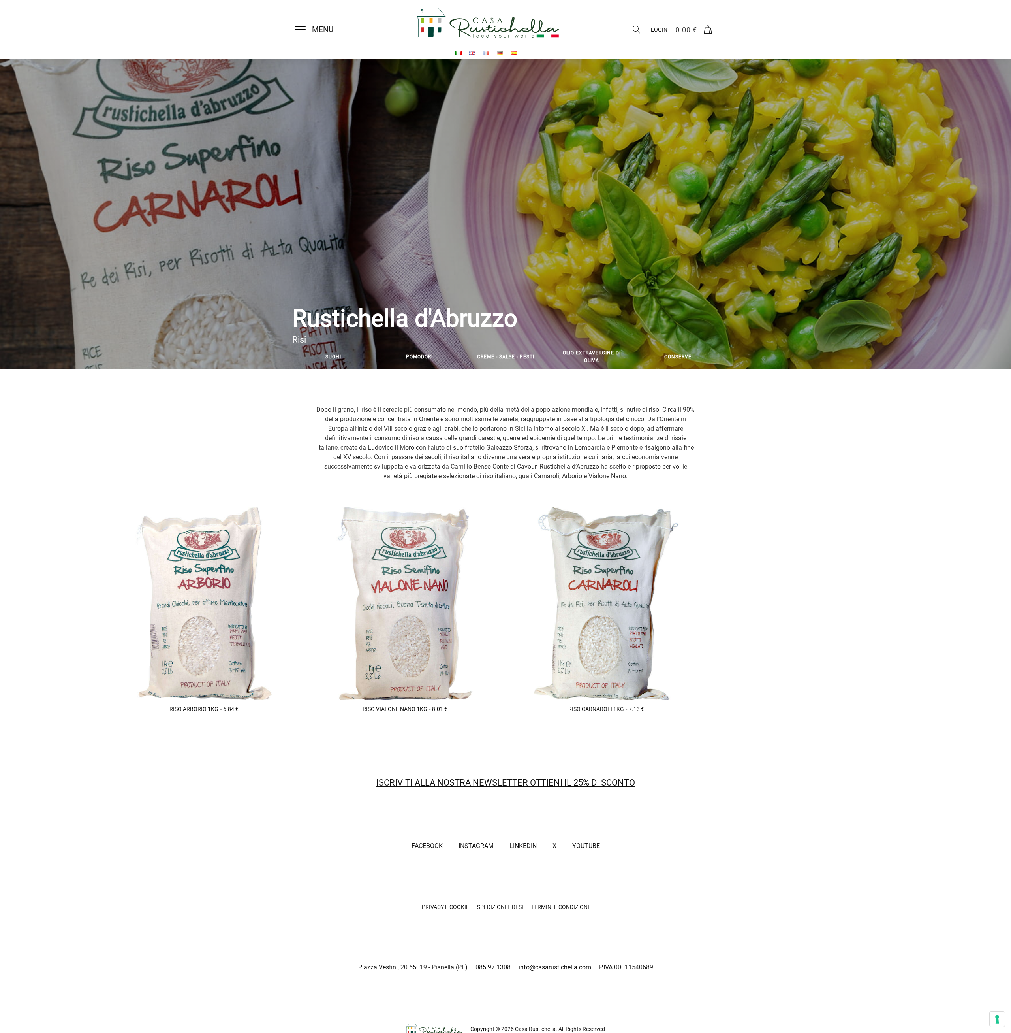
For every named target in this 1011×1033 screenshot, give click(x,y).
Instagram (476, 846)
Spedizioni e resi (500, 907)
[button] (318, 30)
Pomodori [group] (419, 356)
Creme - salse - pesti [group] (505, 356)
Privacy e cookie (445, 907)
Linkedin (523, 846)
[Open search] (636, 29)
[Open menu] (300, 29)
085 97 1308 (493, 967)
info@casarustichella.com (555, 967)
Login (659, 29)
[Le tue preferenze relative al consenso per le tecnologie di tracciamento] (997, 1019)
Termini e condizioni (560, 907)
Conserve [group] (678, 356)
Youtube (586, 846)
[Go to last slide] (292, 357)
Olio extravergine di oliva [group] (592, 356)
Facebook (427, 846)
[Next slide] (719, 357)
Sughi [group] (333, 356)
